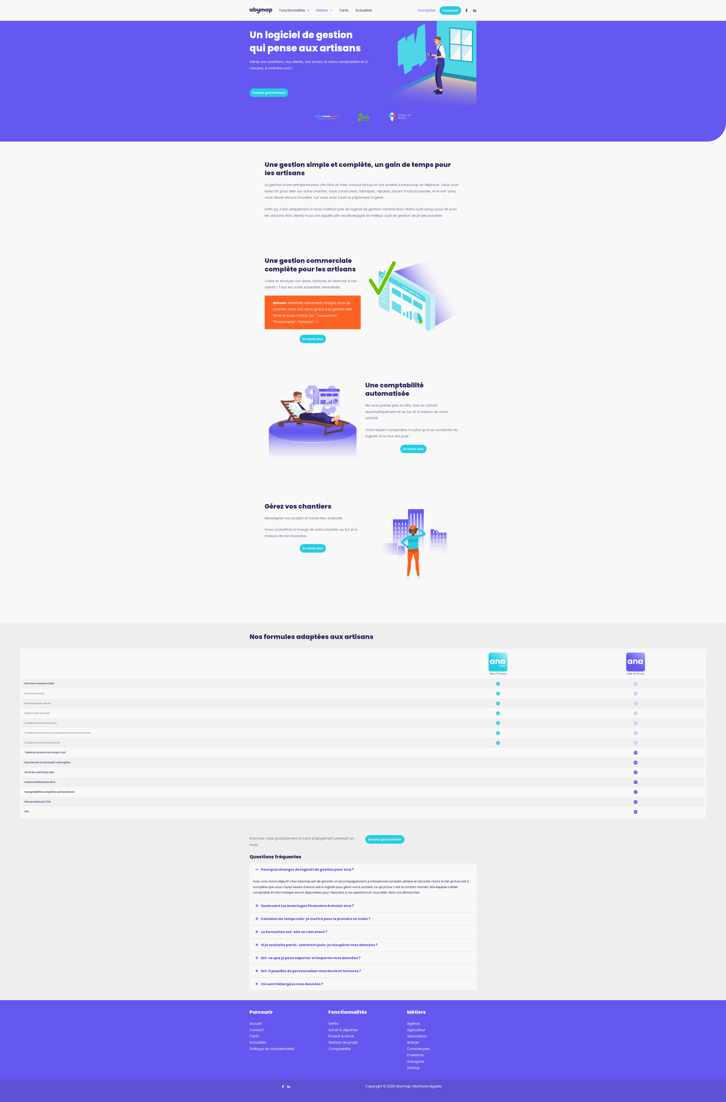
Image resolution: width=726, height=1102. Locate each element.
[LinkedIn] (474, 10)
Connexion (450, 10)
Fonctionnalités (292, 10)
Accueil (256, 1023)
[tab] (363, 869)
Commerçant (418, 1048)
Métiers (322, 10)
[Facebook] (466, 10)
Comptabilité (339, 1048)
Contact (257, 1030)
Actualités (363, 10)
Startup (413, 1067)
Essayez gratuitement (385, 839)
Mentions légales (428, 1086)
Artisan (413, 1042)
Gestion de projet (343, 1042)
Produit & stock (341, 1036)
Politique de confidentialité (272, 1048)
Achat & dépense (343, 1030)
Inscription (427, 10)
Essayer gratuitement (268, 93)
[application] (307, 10)
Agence (413, 1023)
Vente (333, 1023)
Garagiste (415, 1061)
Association (417, 1036)
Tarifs (344, 10)
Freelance (415, 1055)
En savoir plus (312, 339)
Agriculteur (416, 1030)
